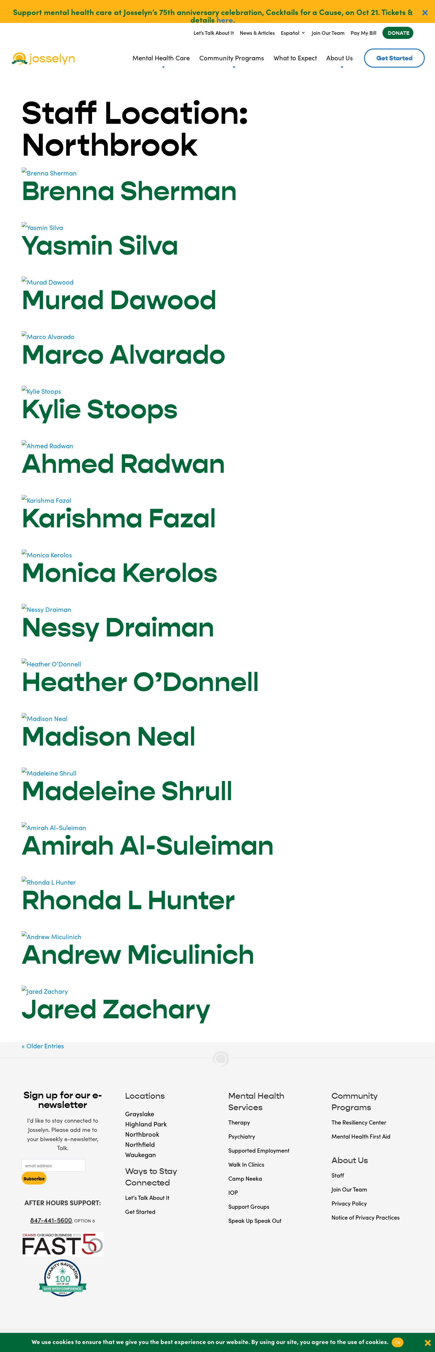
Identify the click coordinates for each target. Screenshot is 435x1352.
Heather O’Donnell (140, 682)
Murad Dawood (119, 300)
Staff (338, 1175)
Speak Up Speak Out (255, 1220)
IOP (233, 1192)
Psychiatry (241, 1136)
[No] (427, 1342)
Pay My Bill (363, 32)
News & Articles (257, 32)
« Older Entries (43, 1045)
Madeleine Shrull (127, 791)
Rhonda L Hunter (128, 900)
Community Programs (231, 57)
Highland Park (146, 1123)
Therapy (239, 1122)
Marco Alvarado (123, 354)
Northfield (140, 1144)
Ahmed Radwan (123, 464)
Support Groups (248, 1206)
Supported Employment (258, 1150)
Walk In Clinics (246, 1164)
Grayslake (139, 1113)
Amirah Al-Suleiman (148, 845)
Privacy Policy (349, 1203)
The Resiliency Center (359, 1122)
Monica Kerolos (120, 573)
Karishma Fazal (119, 518)
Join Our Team (328, 32)
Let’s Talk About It (214, 32)
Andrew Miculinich (138, 955)
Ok (398, 1342)
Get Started (394, 58)
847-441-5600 (51, 1219)
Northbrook (142, 1133)
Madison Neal (109, 736)
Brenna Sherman (129, 191)
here (225, 19)
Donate (399, 33)
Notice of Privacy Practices (366, 1217)
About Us (339, 57)
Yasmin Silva (100, 245)
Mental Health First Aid (361, 1136)
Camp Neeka (245, 1178)
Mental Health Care (161, 57)
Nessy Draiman (118, 627)
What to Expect (295, 57)
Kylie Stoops (100, 409)
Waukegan (140, 1154)
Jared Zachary (116, 1009)
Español (290, 32)
